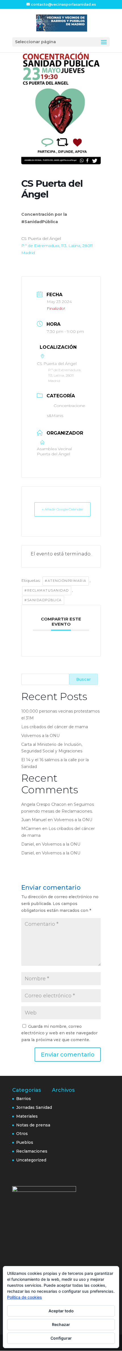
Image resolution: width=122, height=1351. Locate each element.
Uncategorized (31, 1160)
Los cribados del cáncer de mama (54, 726)
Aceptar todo (61, 1310)
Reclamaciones (31, 1151)
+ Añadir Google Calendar (62, 509)
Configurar (61, 1338)
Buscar (83, 679)
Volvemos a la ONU (40, 735)
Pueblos (24, 1142)
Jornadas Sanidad (34, 1107)
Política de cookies (24, 1297)
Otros (22, 1133)
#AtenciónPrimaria (66, 581)
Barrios (23, 1098)
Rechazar (61, 1324)
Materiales (27, 1116)
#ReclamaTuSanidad (46, 590)
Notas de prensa (33, 1125)
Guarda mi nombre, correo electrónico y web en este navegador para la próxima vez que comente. (59, 1033)
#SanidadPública (43, 600)
